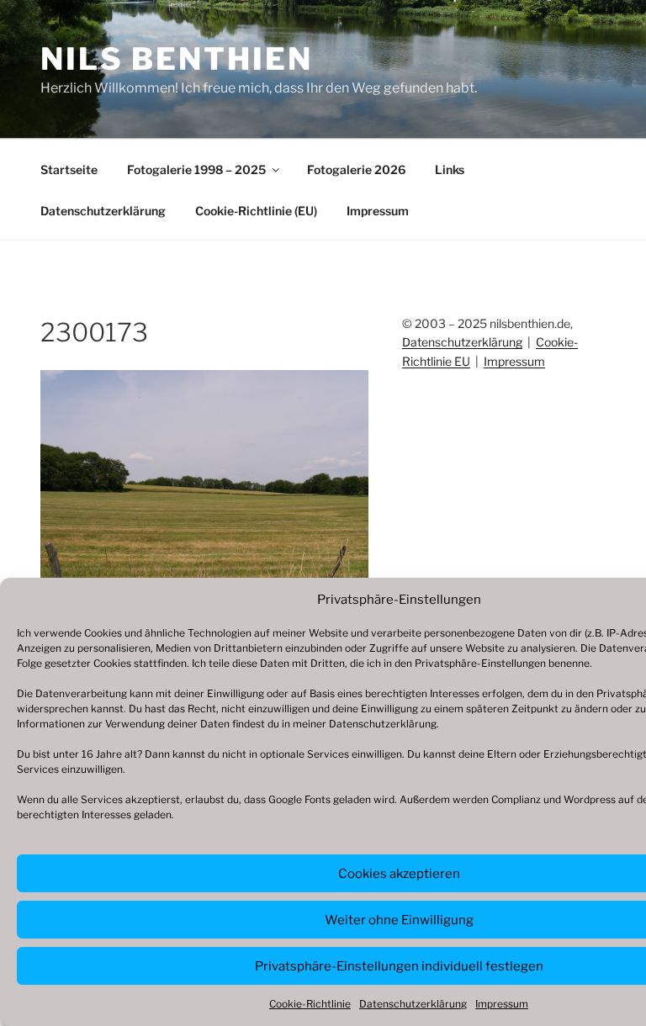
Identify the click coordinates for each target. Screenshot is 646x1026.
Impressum (501, 1003)
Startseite (69, 169)
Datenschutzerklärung (383, 723)
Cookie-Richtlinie (310, 1003)
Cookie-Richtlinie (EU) (256, 211)
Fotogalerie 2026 (356, 169)
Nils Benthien (176, 58)
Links (449, 169)
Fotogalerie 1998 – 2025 (196, 169)
